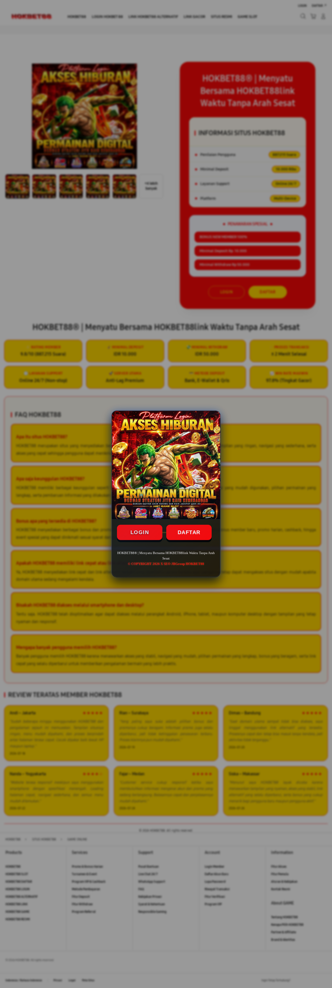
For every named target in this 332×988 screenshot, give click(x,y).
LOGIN (139, 532)
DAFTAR (189, 532)
